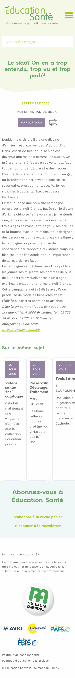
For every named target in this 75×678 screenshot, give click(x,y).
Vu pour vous (31, 122)
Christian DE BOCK (40, 112)
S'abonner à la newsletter (38, 526)
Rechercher (64, 42)
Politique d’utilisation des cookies (25, 660)
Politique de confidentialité (21, 654)
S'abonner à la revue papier (38, 517)
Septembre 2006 (36, 103)
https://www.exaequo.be (21, 329)
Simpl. (54, 667)
